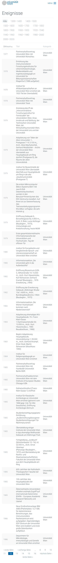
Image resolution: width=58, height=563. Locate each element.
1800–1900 (8, 30)
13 (17, 553)
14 (23, 553)
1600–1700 (23, 25)
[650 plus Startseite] (29, 3)
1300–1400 (16, 21)
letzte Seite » (28, 557)
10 (51, 550)
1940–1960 (8, 34)
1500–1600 (8, 25)
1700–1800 (38, 25)
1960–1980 (23, 34)
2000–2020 (8, 39)
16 (35, 553)
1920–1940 (38, 30)
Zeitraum (7, 46)
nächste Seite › (46, 553)
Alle (5, 21)
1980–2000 (38, 34)
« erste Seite (8, 550)
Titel (18, 46)
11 (5, 553)
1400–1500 (31, 21)
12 (11, 553)
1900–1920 (23, 30)
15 (29, 553)
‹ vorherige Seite (24, 550)
